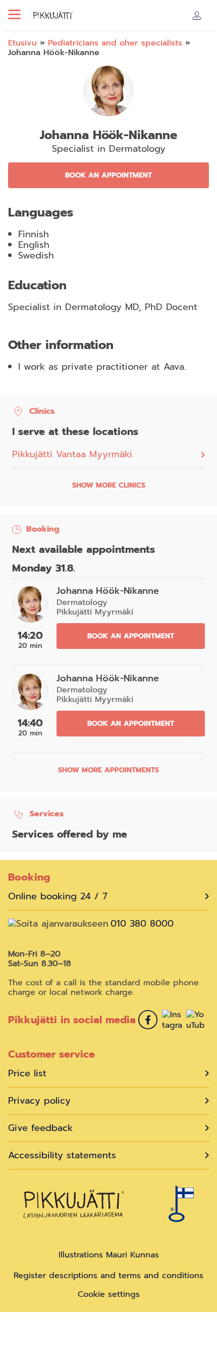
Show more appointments (108, 770)
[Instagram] (172, 1021)
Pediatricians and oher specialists (115, 43)
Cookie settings (109, 1294)
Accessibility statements (62, 1155)
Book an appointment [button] (108, 175)
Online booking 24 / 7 (57, 896)
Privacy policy (39, 1101)
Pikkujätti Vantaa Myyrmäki (72, 454)
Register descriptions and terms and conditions (108, 1276)
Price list (27, 1073)
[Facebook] (148, 1021)
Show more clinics (108, 485)
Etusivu (22, 43)
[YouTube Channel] (196, 1021)
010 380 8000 (142, 924)
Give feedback (40, 1128)
